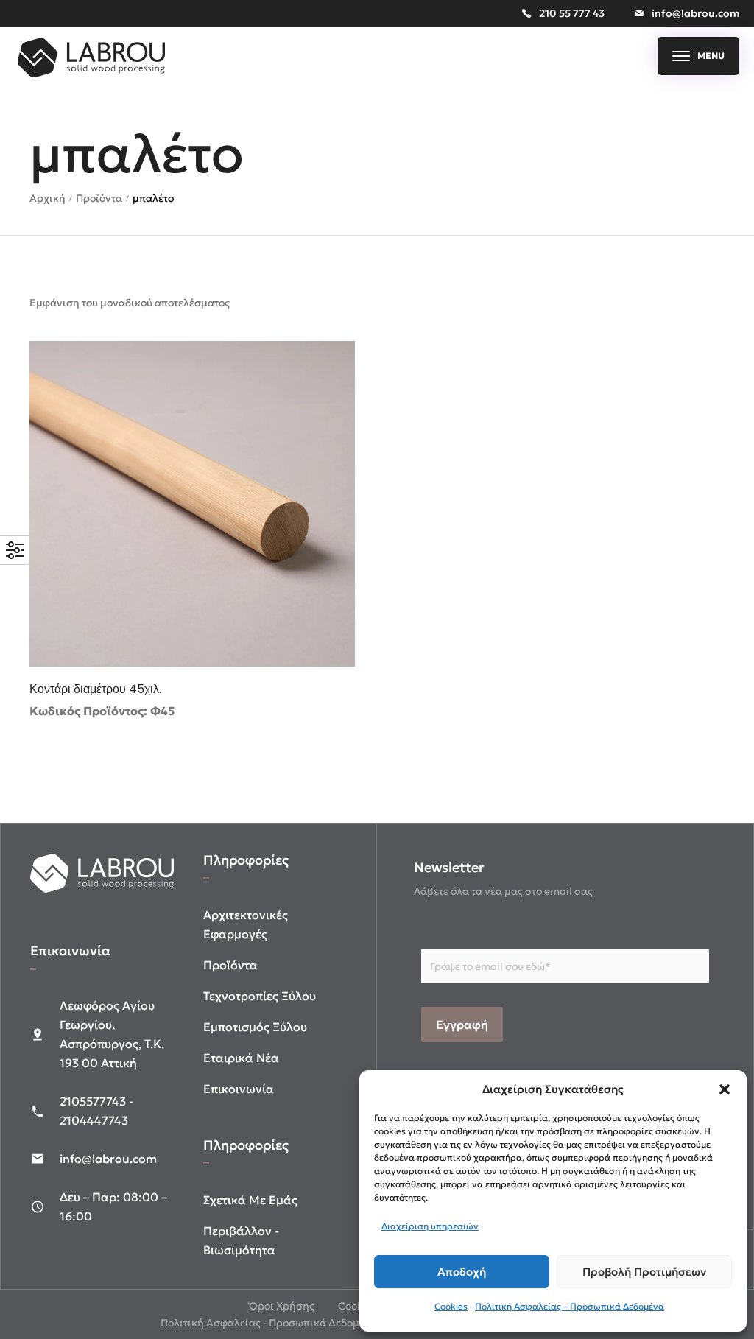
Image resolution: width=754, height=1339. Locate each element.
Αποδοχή (461, 1272)
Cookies (451, 1306)
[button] (724, 1089)
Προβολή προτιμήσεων (644, 1272)
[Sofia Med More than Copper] (91, 73)
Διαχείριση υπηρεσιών (430, 1225)
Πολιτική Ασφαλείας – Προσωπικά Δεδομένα (569, 1306)
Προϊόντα (99, 198)
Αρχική (47, 198)
